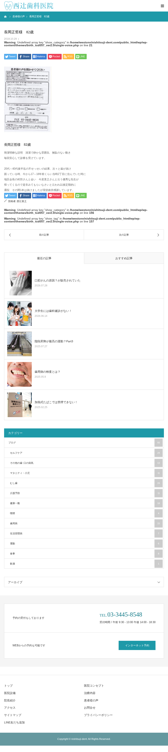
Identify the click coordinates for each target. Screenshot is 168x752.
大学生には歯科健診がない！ (53, 310)
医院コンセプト (94, 685)
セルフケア (85, 452)
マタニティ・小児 (85, 473)
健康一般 (85, 503)
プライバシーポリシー (98, 715)
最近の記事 (44, 258)
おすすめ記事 (124, 258)
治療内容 (89, 693)
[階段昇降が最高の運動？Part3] (19, 344)
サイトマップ (12, 715)
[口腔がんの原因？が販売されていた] (19, 283)
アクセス (10, 707)
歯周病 (85, 523)
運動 (84, 543)
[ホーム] (5, 16)
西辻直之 (22, 201)
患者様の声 (91, 700)
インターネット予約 (137, 645)
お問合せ (89, 707)
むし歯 (85, 483)
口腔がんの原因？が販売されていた (58, 280)
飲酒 (84, 563)
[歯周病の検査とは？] (19, 374)
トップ (8, 685)
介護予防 (85, 493)
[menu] (162, 6)
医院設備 (10, 693)
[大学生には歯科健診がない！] (19, 313)
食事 (84, 553)
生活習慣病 (84, 533)
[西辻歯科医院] (28, 6)
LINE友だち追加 (14, 722)
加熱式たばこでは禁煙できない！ (56, 402)
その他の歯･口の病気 (85, 463)
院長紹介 (10, 700)
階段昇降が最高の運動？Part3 (54, 341)
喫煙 (84, 513)
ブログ (84, 442)
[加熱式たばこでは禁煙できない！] (19, 404)
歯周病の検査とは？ (47, 371)
